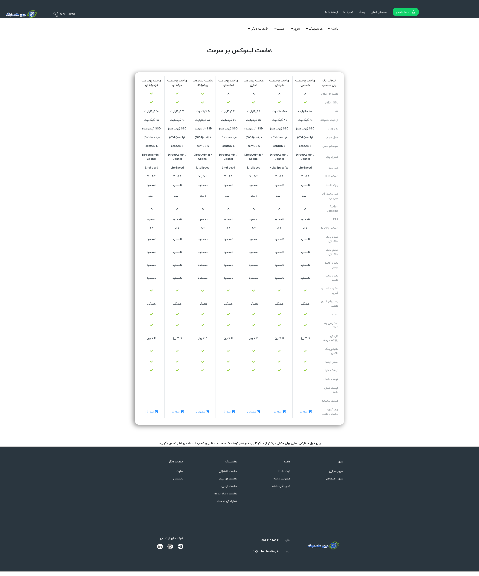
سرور (297, 28)
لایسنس (178, 478)
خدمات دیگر (259, 28)
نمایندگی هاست (227, 501)
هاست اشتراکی (228, 471)
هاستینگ (316, 28)
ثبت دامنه (284, 471)
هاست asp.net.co (225, 493)
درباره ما (348, 11)
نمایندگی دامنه (281, 486)
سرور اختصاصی (334, 478)
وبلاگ (362, 11)
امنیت (280, 28)
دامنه (334, 28)
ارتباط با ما (331, 11)
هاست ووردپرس (227, 478)
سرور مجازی (336, 471)
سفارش (304, 411)
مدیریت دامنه (281, 478)
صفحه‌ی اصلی (379, 11)
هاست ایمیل (229, 486)
